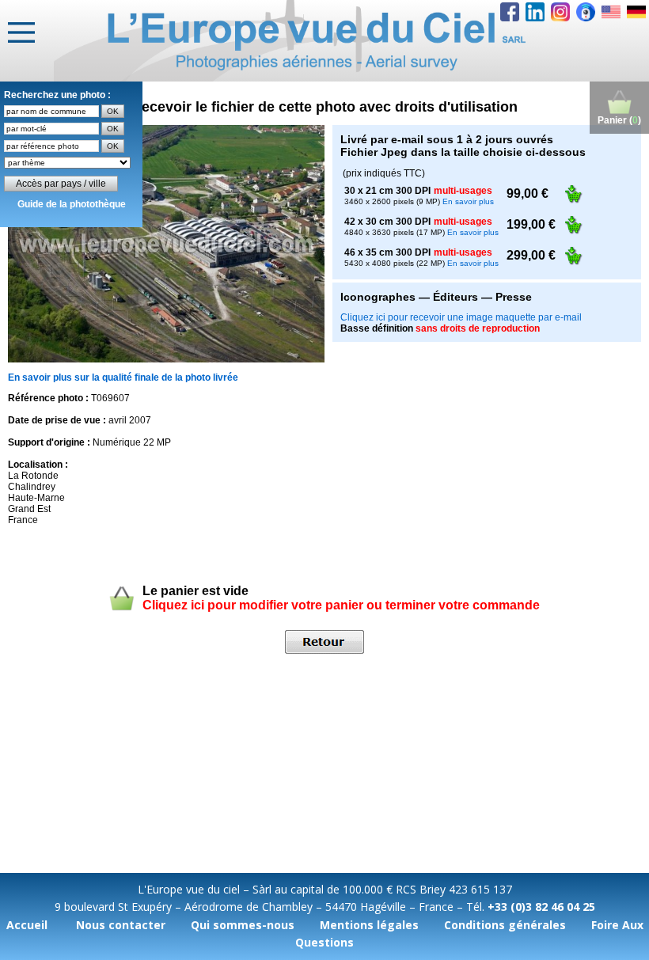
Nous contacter (120, 924)
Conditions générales (505, 924)
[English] (611, 11)
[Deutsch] (636, 11)
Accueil (26, 924)
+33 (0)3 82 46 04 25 (541, 906)
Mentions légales (369, 924)
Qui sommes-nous (242, 924)
